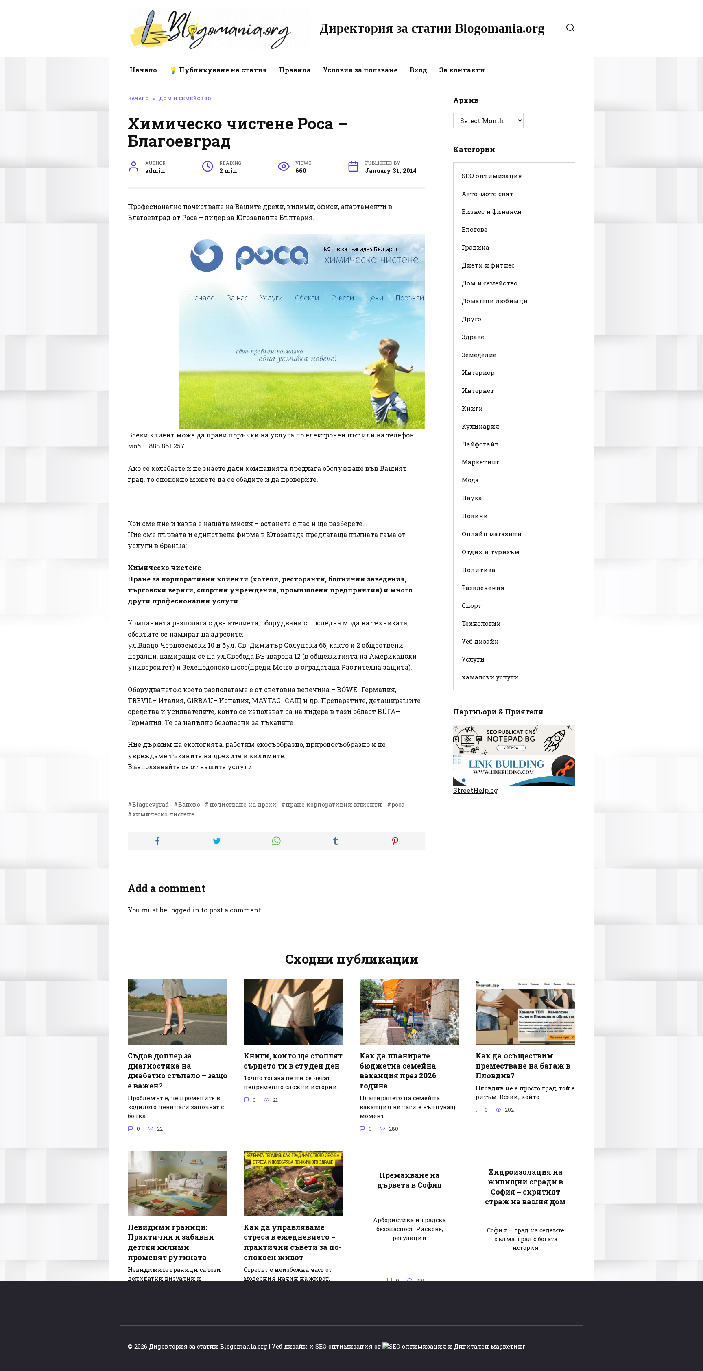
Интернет (478, 390)
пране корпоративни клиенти (334, 804)
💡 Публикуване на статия (218, 69)
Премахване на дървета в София (409, 1180)
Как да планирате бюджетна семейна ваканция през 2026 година (398, 1070)
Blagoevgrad (150, 804)
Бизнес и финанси (492, 211)
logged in (184, 909)
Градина (475, 247)
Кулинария (480, 426)
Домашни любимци (495, 301)
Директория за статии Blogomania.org (432, 28)
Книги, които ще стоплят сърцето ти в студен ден (293, 1061)
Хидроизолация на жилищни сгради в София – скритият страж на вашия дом (525, 1186)
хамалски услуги (490, 677)
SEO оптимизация (492, 176)
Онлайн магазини (492, 534)
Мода (470, 480)
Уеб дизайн (480, 641)
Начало (143, 69)
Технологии (481, 623)
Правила (295, 69)
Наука (472, 498)
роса (397, 804)
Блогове (474, 229)
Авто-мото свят (487, 193)
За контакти (462, 69)
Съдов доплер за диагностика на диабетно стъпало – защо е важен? (177, 1070)
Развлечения (483, 587)
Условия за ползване (360, 69)
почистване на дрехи (243, 804)
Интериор (478, 372)
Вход (418, 69)
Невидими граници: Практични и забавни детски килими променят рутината (171, 1242)
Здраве (473, 337)
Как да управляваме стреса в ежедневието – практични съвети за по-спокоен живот (293, 1242)
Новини (475, 515)
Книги (472, 408)
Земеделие (479, 354)
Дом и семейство (489, 283)
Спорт (472, 605)
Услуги (473, 659)
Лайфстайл (480, 444)
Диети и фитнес (488, 265)
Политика (479, 570)
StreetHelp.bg (475, 790)
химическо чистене (163, 814)
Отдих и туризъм (491, 552)
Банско (189, 804)
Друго (471, 319)
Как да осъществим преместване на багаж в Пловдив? (523, 1065)
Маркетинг (480, 462)
